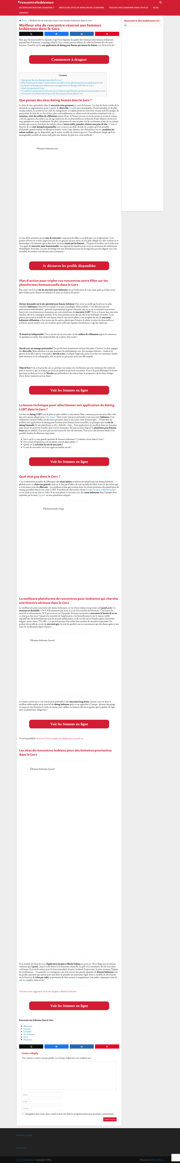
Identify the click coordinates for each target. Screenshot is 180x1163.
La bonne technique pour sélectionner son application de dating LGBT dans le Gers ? (57, 85)
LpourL (42, 495)
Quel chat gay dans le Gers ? (32, 88)
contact (24, 13)
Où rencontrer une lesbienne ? (36, 7)
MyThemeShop (156, 1159)
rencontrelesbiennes (26, 1159)
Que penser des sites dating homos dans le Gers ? (41, 80)
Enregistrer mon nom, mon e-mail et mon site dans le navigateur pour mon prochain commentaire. (69, 1113)
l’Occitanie (50, 417)
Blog (156, 7)
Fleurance (27, 1039)
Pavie (25, 1036)
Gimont (26, 1028)
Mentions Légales (24, 1135)
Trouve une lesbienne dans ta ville (128, 7)
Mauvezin (27, 1026)
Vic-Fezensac (29, 1034)
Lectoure (27, 1031)
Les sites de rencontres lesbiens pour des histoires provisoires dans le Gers (51, 93)
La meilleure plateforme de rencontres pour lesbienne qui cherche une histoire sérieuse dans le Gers (62, 90)
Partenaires (21, 1147)
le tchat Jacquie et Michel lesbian (101, 489)
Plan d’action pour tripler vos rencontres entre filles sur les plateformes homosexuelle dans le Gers (61, 82)
